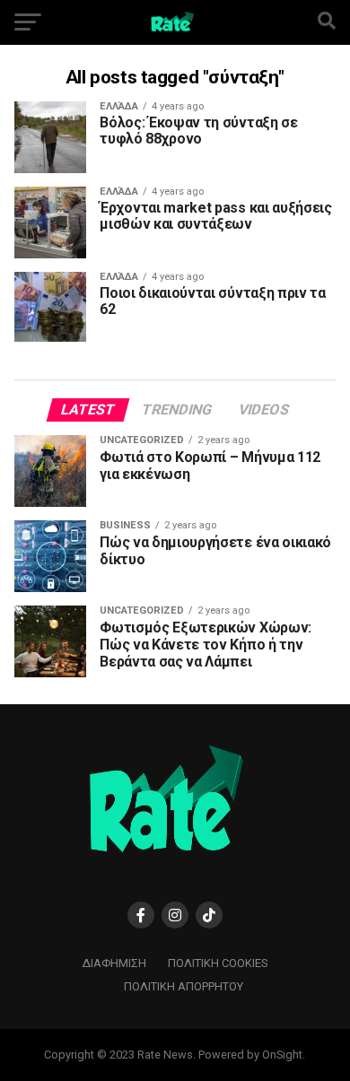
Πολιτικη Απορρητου (183, 986)
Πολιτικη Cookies (217, 963)
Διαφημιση (114, 963)
